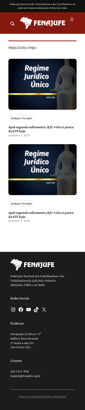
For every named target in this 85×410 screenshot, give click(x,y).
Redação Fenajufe (21, 118)
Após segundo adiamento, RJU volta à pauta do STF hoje (41, 129)
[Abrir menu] (72, 19)
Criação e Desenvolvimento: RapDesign (42, 396)
